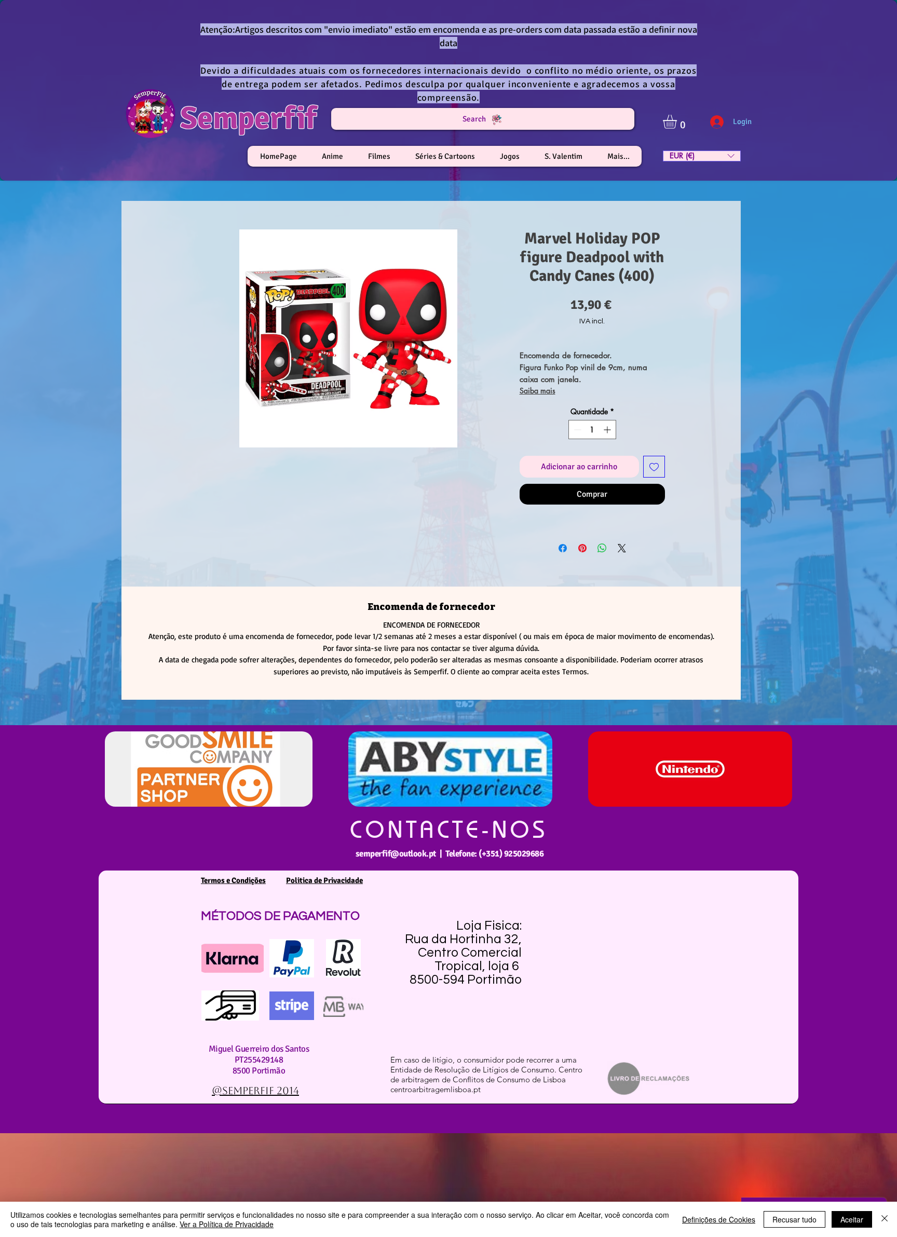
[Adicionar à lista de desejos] (654, 467)
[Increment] (608, 429)
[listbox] (702, 156)
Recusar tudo (794, 1219)
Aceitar (851, 1219)
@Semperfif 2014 (255, 1090)
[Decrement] (576, 429)
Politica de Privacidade (324, 880)
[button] (678, 122)
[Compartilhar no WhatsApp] (602, 548)
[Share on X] (622, 548)
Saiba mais (537, 391)
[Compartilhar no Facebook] (562, 548)
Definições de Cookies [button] (718, 1219)
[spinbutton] (592, 429)
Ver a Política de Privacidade (227, 1224)
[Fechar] (884, 1219)
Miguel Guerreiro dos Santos (259, 1048)
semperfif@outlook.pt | (400, 853)
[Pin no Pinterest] (582, 548)
